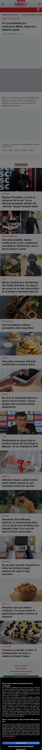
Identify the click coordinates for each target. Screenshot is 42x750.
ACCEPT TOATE (21, 743)
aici (21, 708)
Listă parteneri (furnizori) (8, 738)
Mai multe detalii (23, 695)
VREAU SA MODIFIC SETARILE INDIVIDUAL (21, 746)
